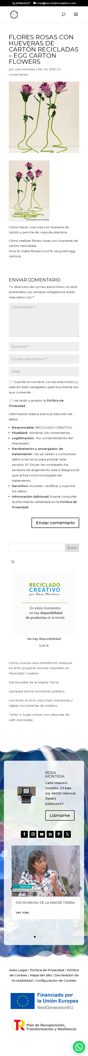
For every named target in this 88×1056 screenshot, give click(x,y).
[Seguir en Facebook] (24, 834)
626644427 (23, 3)
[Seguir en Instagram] (32, 834)
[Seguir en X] (67, 834)
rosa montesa (25, 69)
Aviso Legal (18, 970)
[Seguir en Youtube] (41, 834)
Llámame (60, 815)
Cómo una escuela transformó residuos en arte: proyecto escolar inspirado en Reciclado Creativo (40, 668)
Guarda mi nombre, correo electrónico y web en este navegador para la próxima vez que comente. (44, 387)
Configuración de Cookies (55, 980)
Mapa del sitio (41, 975)
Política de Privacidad (47, 970)
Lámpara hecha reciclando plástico (37, 691)
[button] (80, 888)
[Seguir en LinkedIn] (50, 834)
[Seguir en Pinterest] (58, 834)
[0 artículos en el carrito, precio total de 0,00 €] (13, 562)
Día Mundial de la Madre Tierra (34, 682)
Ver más (22, 912)
